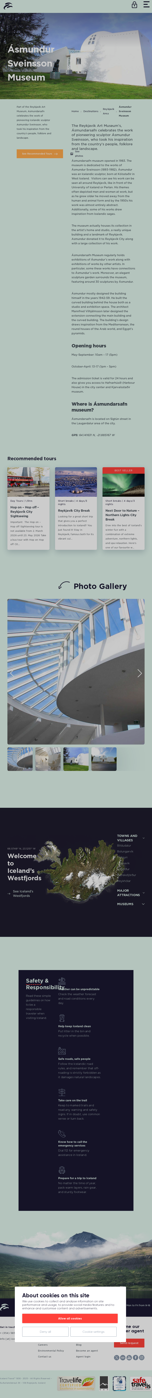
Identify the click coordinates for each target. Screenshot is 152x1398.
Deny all (45, 1331)
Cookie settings (93, 1331)
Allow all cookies (70, 1318)
